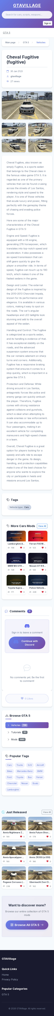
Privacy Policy (10, 979)
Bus (30, 777)
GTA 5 (6, 32)
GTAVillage (27, 5)
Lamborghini (13, 789)
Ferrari (39, 777)
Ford (9, 777)
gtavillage (15, 76)
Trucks (19, 765)
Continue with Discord (29, 643)
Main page (10, 42)
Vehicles (18, 725)
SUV (30, 765)
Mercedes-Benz (25, 771)
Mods (17, 739)
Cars (9, 765)
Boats (35, 783)
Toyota (19, 777)
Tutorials (18, 732)
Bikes (9, 771)
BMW (39, 771)
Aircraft (40, 765)
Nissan (24, 783)
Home (5, 974)
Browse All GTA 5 (27, 925)
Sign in (47, 23)
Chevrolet (12, 783)
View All (42, 526)
